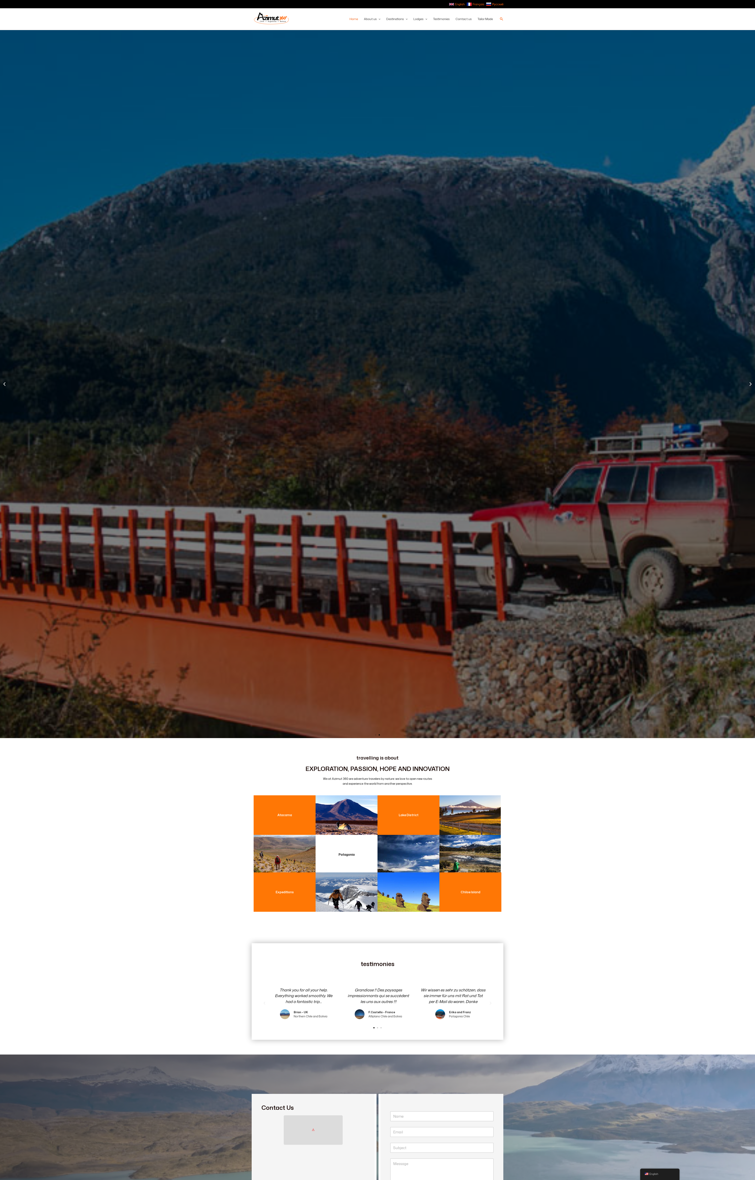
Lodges (418, 19)
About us (370, 19)
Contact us (464, 19)
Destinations (395, 19)
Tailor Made (485, 19)
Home (354, 19)
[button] (378, 19)
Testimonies (441, 19)
